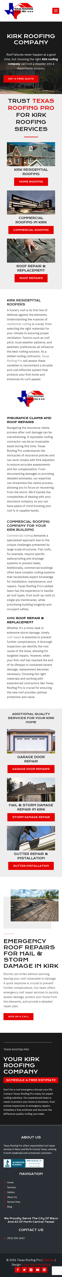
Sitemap (48, 1260)
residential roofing (19, 324)
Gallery (11, 1192)
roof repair (14, 637)
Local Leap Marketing (36, 1265)
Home (10, 1182)
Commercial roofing (20, 535)
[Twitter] (24, 1270)
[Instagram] (31, 1270)
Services (11, 1187)
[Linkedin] (44, 1270)
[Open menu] (55, 11)
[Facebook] (18, 1270)
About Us (12, 1197)
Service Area (13, 1201)
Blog (9, 1206)
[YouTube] (38, 1270)
